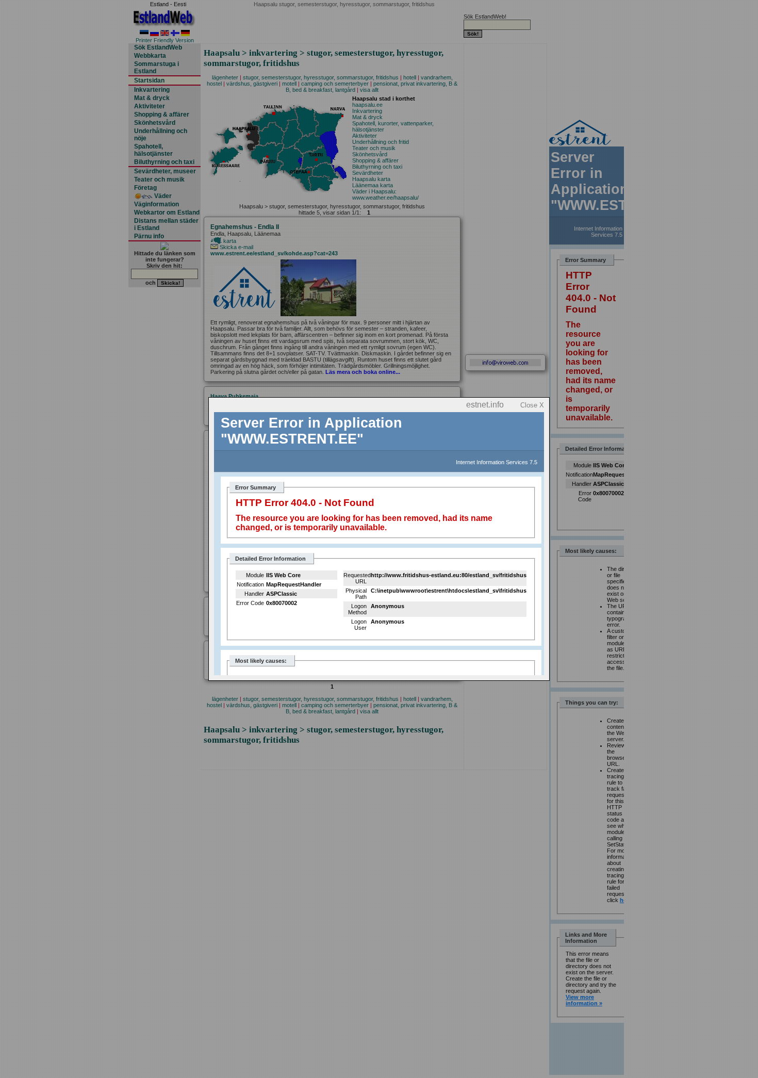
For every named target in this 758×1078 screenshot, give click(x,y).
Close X (532, 405)
